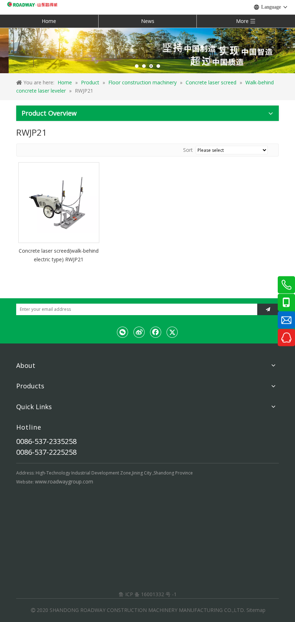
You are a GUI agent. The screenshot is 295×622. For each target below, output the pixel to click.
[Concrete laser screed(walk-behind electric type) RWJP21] (59, 202)
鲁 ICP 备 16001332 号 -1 (148, 594)
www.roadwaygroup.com (64, 481)
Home (49, 21)
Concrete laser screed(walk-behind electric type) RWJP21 (59, 255)
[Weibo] (139, 332)
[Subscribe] (268, 309)
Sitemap (256, 610)
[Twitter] (172, 332)
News (147, 21)
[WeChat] (122, 332)
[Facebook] (156, 332)
